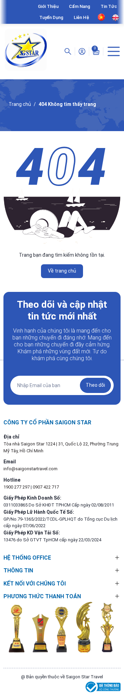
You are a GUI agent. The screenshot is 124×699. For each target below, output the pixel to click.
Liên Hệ (81, 17)
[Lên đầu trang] (115, 669)
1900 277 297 (17, 487)
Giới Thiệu (48, 6)
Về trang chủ (62, 271)
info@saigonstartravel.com (30, 468)
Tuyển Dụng (51, 17)
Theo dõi (95, 385)
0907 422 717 (46, 487)
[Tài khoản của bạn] (82, 51)
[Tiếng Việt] (101, 17)
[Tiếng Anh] (115, 17)
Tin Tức (109, 6)
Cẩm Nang (79, 6)
